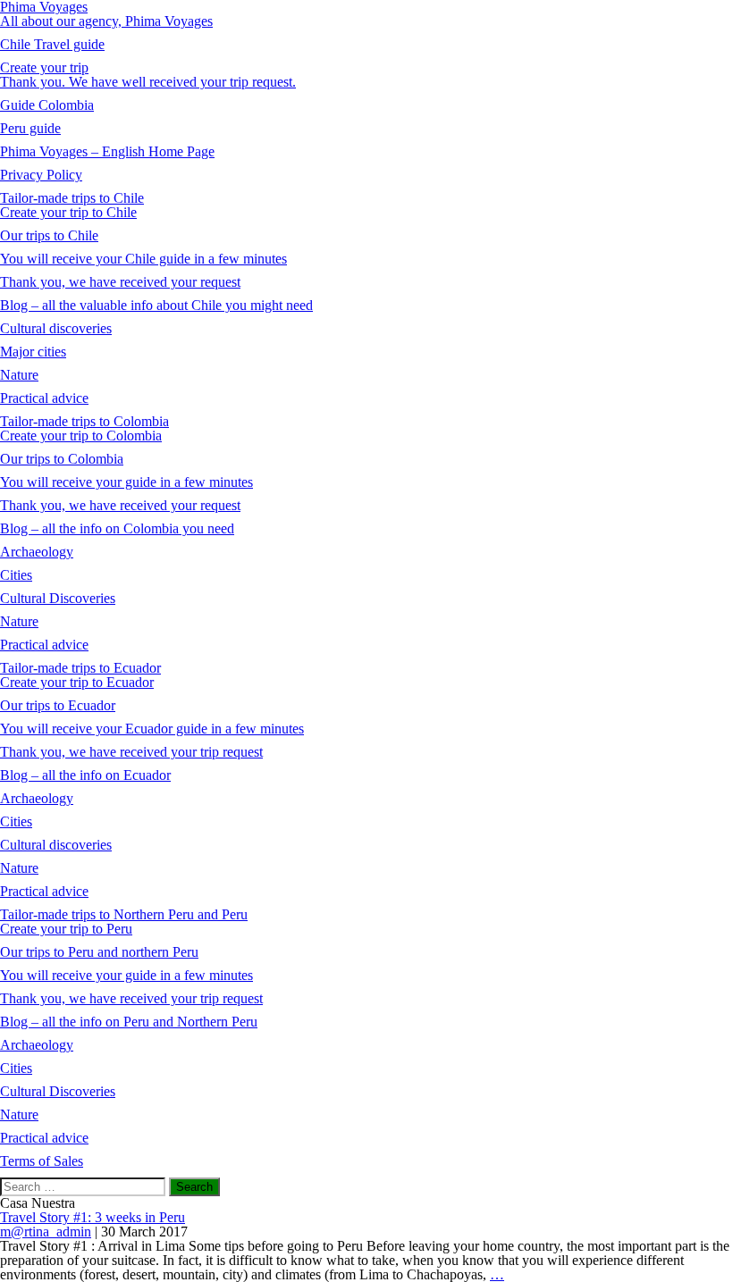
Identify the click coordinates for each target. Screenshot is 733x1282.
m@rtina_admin (45, 1231)
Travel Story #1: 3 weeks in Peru (92, 1217)
